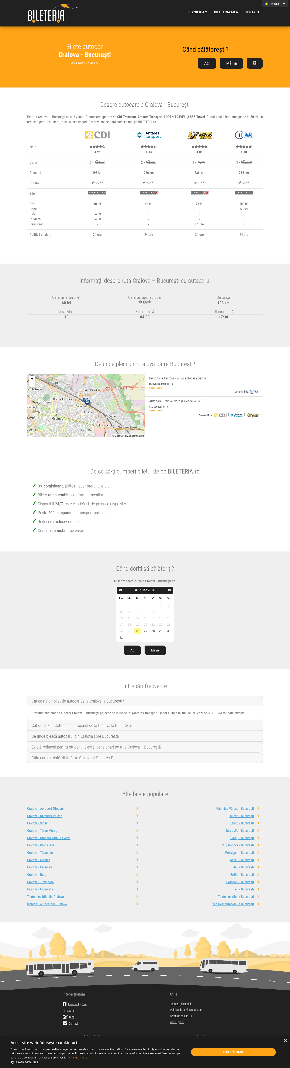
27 (145, 631)
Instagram (70, 1010)
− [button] (32, 384)
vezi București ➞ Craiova (84, 62)
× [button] (285, 1040)
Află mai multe (78, 1057)
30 (168, 631)
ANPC (173, 1022)
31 (121, 637)
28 (153, 631)
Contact (252, 12)
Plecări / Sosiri (155, 387)
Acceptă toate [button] (233, 1052)
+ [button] (32, 378)
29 (160, 631)
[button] (97, 1062)
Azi (207, 63)
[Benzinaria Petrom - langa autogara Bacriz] (88, 402)
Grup (84, 1004)
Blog (72, 1017)
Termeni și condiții (180, 1004)
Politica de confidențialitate (185, 1010)
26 (137, 631)
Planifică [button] (195, 12)
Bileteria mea (226, 12)
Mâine (231, 63)
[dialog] (145, 1052)
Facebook (73, 1004)
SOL (181, 1022)
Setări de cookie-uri (181, 1016)
